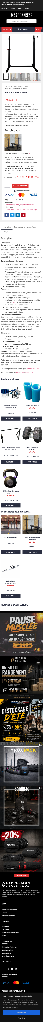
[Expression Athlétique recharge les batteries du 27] (21, 634)
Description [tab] (6, 227)
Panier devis (5, 927)
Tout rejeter (21, 1018)
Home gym (14, 210)
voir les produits (33, 369)
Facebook (29, 372)
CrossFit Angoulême (7, 950)
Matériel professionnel (8, 915)
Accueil (7, 86)
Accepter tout (21, 1012)
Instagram (20, 372)
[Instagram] (8, 969)
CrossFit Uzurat (6, 953)
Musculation (24, 210)
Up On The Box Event (8, 956)
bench (7, 210)
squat (36, 210)
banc (14, 302)
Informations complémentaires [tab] (25, 227)
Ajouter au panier (20, 185)
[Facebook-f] (4, 969)
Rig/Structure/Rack (17, 86)
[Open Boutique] (10, 29)
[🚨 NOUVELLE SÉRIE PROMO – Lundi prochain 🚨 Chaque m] (21, 850)
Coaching (5, 8)
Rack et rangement (12, 205)
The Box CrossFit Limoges (9, 947)
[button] (37, 37)
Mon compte (5, 930)
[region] (21, 1007)
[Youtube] (12, 969)
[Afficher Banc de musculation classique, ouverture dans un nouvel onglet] (30, 153)
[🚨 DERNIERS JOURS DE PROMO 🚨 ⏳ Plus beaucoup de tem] (21, 807)
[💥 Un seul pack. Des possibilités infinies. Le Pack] (21, 764)
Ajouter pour (22, 177)
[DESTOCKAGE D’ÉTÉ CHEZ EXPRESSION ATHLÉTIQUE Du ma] (21, 720)
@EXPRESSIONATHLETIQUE (14, 604)
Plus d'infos (10, 418)
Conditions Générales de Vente (10, 933)
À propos (12, 8)
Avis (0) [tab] (5, 232)
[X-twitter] (16, 969)
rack (31, 210)
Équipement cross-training (9, 909)
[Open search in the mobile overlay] (21, 21)
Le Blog (19, 8)
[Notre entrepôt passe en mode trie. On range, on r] (21, 677)
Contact (26, 8)
